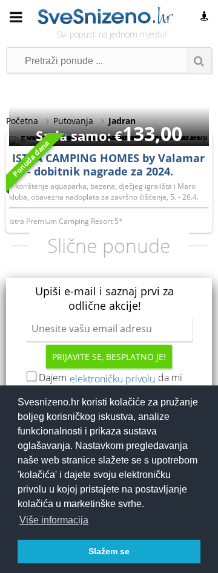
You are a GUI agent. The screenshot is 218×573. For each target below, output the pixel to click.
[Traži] (198, 60)
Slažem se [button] (109, 551)
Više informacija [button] (53, 520)
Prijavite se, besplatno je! (109, 356)
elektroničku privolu (112, 378)
